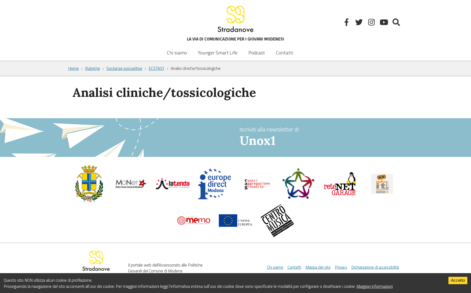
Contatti (284, 52)
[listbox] (217, 49)
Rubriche (92, 68)
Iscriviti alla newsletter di (269, 136)
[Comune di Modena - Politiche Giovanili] (89, 201)
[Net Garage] (340, 194)
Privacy (341, 267)
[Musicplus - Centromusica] (277, 235)
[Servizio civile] (298, 198)
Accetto (458, 280)
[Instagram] (372, 23)
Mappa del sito (318, 267)
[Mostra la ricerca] (397, 23)
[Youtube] (384, 23)
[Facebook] (347, 23)
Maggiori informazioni (374, 286)
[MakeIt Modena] (382, 192)
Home (73, 68)
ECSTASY (156, 68)
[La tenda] (173, 188)
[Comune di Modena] (131, 188)
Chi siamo (177, 52)
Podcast (257, 52)
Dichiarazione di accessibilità (375, 267)
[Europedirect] (214, 198)
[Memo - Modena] (193, 223)
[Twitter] (359, 23)
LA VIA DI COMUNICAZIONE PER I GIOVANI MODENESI (235, 39)
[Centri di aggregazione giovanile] (256, 193)
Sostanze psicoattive (124, 68)
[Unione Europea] (235, 225)
